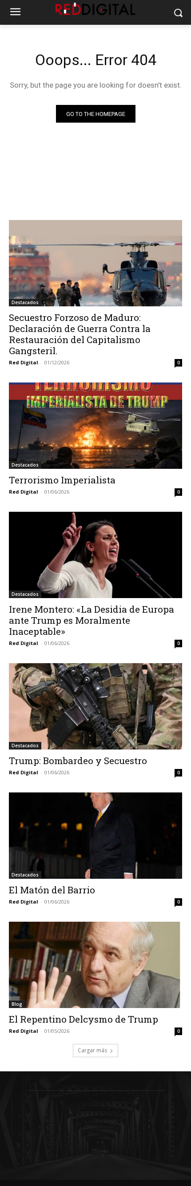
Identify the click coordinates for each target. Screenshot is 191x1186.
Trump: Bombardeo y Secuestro (78, 760)
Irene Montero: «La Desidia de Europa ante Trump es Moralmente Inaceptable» (91, 620)
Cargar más (92, 1050)
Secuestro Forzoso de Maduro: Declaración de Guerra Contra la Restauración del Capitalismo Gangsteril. (80, 334)
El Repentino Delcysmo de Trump (83, 1019)
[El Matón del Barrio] (95, 835)
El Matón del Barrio (52, 890)
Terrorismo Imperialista (62, 480)
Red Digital (23, 362)
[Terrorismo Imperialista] (95, 425)
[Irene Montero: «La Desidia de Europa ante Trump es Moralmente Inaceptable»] (95, 555)
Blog (17, 1004)
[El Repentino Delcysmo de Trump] (95, 965)
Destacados (25, 302)
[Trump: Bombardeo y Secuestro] (95, 706)
